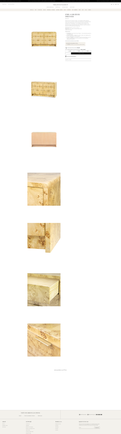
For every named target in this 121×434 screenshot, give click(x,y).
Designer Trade (5, 425)
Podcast (56, 428)
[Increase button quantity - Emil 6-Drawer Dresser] (69, 53)
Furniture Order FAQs (29, 431)
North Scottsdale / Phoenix (29, 415)
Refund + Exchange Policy (30, 428)
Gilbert (20, 415)
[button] (4, 4)
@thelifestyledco (83, 414)
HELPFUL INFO (68, 59)
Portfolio (56, 425)
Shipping (27, 425)
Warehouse (40, 415)
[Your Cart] (118, 4)
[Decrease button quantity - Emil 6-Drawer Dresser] (66, 53)
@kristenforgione (92, 414)
